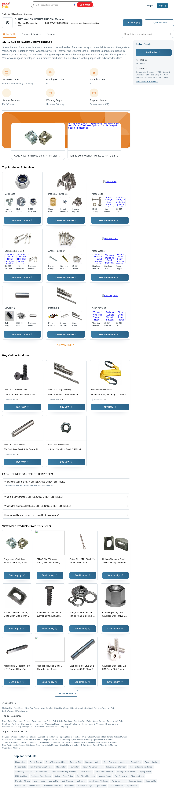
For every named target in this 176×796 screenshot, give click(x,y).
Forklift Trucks (36, 762)
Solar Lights (150, 781)
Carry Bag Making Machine (115, 762)
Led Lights (53, 781)
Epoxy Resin (145, 771)
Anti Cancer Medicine (98, 781)
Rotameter (61, 767)
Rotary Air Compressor (92, 767)
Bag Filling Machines (86, 776)
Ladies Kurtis (39, 781)
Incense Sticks (135, 781)
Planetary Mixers (22, 781)
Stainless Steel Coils (52, 785)
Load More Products (66, 693)
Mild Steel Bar (21, 776)
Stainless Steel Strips (63, 776)
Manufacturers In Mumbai (147, 81)
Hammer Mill (41, 771)
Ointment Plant (137, 776)
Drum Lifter (136, 762)
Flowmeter (74, 767)
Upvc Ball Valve (116, 785)
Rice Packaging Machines (141, 767)
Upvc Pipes (101, 785)
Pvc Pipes (69, 785)
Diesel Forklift (86, 771)
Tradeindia (6, 14)
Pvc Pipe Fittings (85, 785)
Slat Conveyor (121, 776)
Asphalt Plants (104, 776)
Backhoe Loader (92, 762)
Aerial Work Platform (104, 771)
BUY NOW (21, 407)
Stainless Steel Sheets (41, 776)
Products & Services (31, 34)
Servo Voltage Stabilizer (56, 762)
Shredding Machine (23, 771)
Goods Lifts (20, 785)
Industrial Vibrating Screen (41, 767)
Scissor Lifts (20, 767)
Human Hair (20, 762)
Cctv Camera (67, 781)
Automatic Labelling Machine (63, 771)
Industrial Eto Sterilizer (116, 767)
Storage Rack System (126, 771)
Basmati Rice (76, 762)
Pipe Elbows (132, 785)
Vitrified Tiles (34, 785)
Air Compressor (118, 781)
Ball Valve (81, 781)
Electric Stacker (151, 762)
